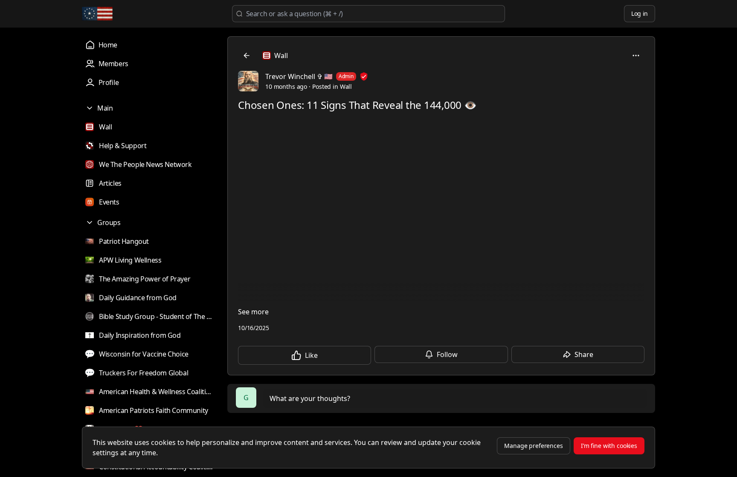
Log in (639, 13)
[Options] (635, 55)
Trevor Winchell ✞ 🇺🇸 (299, 76)
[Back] (246, 55)
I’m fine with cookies (609, 446)
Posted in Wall (332, 86)
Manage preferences (533, 446)
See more (253, 311)
